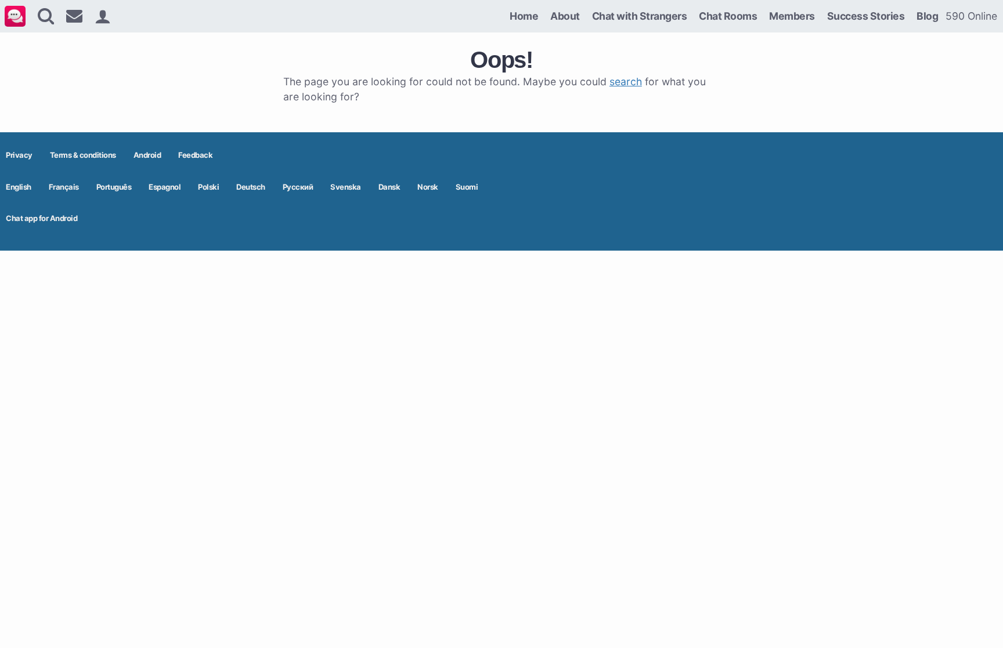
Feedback (195, 155)
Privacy (19, 155)
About (565, 16)
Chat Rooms (728, 16)
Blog (927, 16)
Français (64, 186)
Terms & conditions (83, 155)
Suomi (467, 186)
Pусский (298, 186)
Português (114, 186)
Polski (208, 186)
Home (524, 16)
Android (147, 155)
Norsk (427, 186)
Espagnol (165, 186)
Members (792, 16)
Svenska (345, 186)
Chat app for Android (41, 218)
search (625, 81)
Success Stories (866, 16)
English (18, 186)
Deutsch (250, 186)
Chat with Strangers (639, 16)
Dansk (389, 186)
